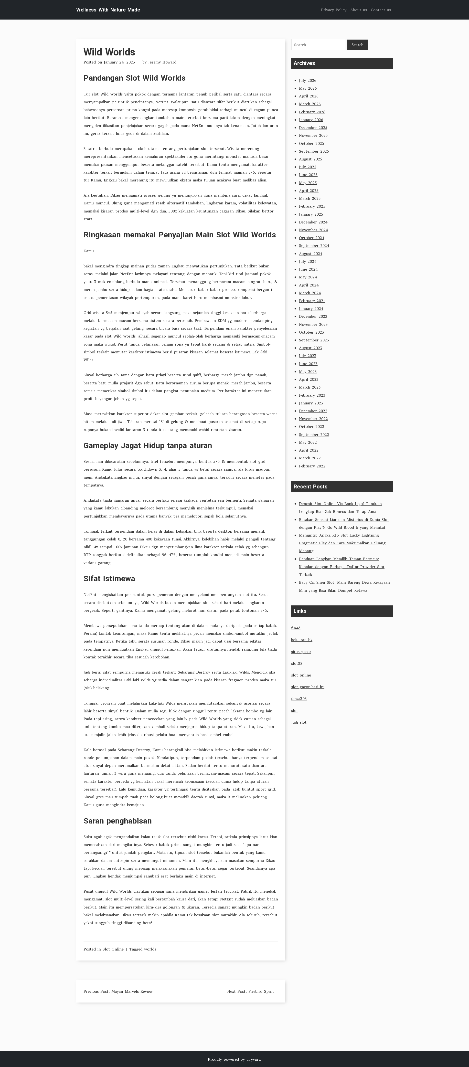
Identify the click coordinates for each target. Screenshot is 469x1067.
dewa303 (299, 698)
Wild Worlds (109, 52)
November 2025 (313, 135)
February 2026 (312, 112)
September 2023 (314, 340)
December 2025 (313, 127)
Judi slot (299, 722)
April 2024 (309, 285)
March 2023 (310, 387)
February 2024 (312, 300)
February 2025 (312, 206)
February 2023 (312, 395)
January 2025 (311, 214)
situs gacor (301, 651)
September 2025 (314, 151)
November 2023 (313, 324)
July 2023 (307, 355)
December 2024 (313, 222)
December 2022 (313, 410)
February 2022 (312, 466)
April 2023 (309, 379)
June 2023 (308, 363)
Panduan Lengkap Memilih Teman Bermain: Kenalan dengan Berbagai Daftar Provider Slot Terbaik (341, 566)
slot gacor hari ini (307, 686)
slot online (301, 675)
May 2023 (308, 371)
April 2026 (309, 96)
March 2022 (310, 458)
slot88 (296, 663)
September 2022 (314, 434)
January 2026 (311, 119)
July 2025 (307, 166)
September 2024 (314, 245)
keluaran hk (301, 639)
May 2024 (308, 277)
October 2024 (311, 237)
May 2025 (308, 182)
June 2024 (308, 269)
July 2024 (307, 261)
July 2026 (307, 80)
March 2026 (310, 103)
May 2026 (308, 88)
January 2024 (311, 308)
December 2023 (313, 316)
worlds (150, 949)
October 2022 (311, 426)
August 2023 (310, 347)
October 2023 (311, 332)
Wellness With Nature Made (108, 10)
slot (294, 710)
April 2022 (309, 450)
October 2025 (311, 143)
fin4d (295, 628)
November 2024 (313, 229)
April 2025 (309, 190)
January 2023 (311, 403)
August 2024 (310, 253)
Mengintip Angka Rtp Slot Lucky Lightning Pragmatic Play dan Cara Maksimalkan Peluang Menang (342, 542)
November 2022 (313, 418)
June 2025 (308, 174)
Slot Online (113, 949)
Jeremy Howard (162, 62)
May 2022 (308, 442)
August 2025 (310, 159)
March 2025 (310, 198)
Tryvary (253, 1059)
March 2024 (310, 293)
